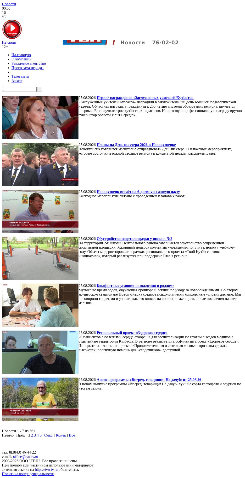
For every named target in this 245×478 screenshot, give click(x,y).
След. (48, 435)
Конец (61, 435)
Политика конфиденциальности (28, 474)
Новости (9, 4)
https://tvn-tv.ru (46, 469)
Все (72, 435)
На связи (9, 42)
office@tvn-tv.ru (25, 457)
